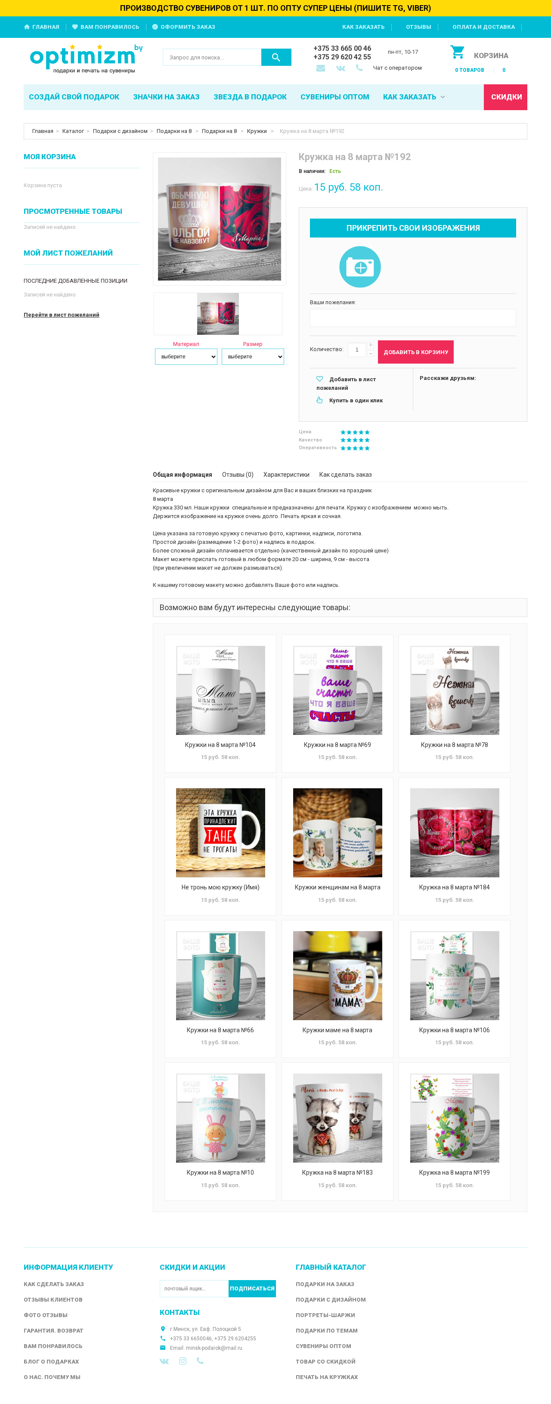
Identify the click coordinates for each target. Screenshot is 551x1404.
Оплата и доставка (483, 27)
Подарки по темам (327, 1330)
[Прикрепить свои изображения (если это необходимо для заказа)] (360, 267)
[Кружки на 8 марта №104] (220, 690)
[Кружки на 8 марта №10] (220, 1118)
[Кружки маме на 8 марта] (337, 975)
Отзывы (418, 27)
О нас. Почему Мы (52, 1377)
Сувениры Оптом (323, 1346)
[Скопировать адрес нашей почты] (321, 69)
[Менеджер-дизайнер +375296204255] (361, 69)
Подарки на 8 (175, 131)
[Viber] (200, 1361)
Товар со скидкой (326, 1361)
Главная (45, 27)
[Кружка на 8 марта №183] (337, 1118)
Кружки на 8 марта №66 (220, 1030)
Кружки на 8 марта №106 (454, 1030)
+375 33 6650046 (191, 1339)
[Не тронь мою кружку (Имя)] (220, 832)
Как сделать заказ (345, 474)
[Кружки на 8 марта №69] (337, 690)
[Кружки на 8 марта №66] (220, 975)
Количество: (327, 349)
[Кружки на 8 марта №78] (454, 690)
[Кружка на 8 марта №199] (454, 1118)
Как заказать (363, 27)
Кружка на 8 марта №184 (454, 887)
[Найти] (276, 57)
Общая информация (182, 474)
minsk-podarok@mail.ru (214, 1348)
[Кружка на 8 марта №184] (454, 832)
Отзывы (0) (238, 474)
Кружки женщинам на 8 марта (338, 887)
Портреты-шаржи (325, 1315)
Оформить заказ (188, 27)
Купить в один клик (356, 400)
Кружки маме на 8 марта (337, 1030)
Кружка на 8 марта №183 (337, 1172)
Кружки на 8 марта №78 (454, 744)
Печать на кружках (327, 1377)
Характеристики (286, 474)
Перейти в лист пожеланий (61, 315)
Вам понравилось (109, 27)
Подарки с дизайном (120, 131)
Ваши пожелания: (333, 302)
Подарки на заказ (325, 1284)
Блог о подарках (51, 1361)
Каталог (73, 131)
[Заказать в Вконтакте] (341, 69)
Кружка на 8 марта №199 (454, 1172)
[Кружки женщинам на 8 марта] (337, 832)
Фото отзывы (46, 1315)
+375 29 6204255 (235, 1339)
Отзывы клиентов (53, 1299)
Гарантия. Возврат (54, 1330)
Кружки (257, 131)
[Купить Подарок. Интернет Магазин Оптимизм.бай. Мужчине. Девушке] (86, 59)
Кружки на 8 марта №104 (220, 744)
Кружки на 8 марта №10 (220, 1172)
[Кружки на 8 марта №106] (454, 975)
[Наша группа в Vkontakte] (164, 1361)
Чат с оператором (397, 68)
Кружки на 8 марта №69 (337, 744)
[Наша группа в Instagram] (182, 1361)
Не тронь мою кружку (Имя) (221, 887)
